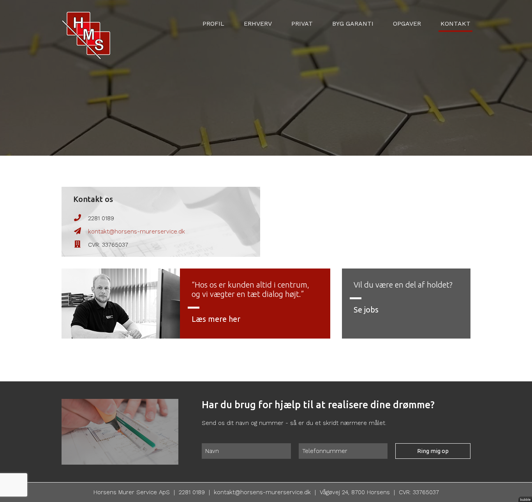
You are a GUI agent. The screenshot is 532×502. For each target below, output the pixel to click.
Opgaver (407, 23)
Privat (302, 23)
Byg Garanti (352, 23)
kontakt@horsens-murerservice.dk (136, 231)
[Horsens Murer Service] (86, 29)
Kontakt (455, 23)
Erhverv (258, 23)
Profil (213, 23)
